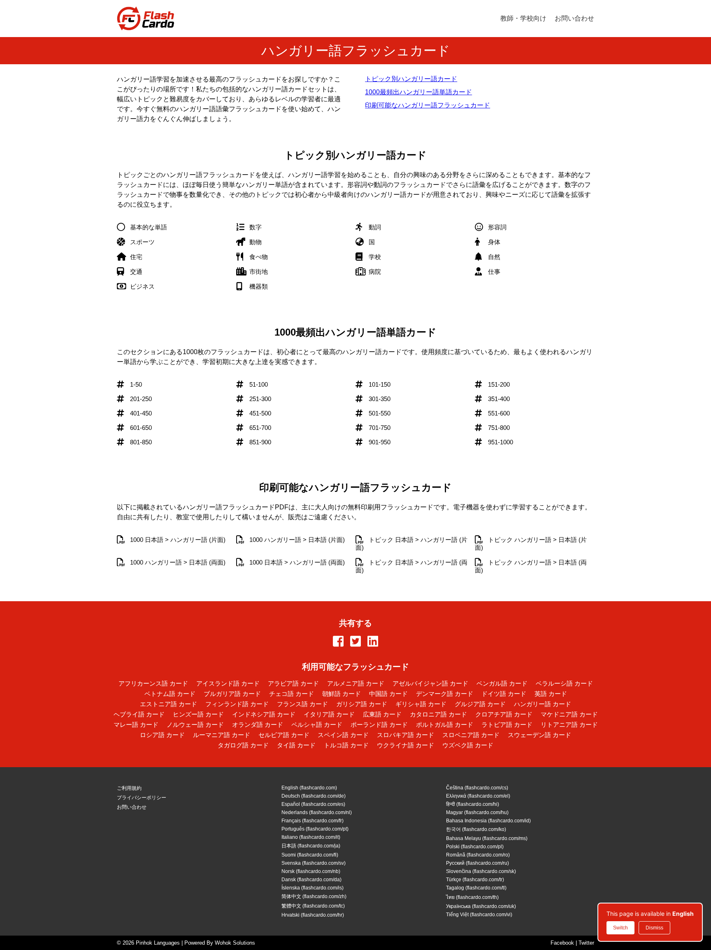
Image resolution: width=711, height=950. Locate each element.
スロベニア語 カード (471, 734)
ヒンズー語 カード (198, 714)
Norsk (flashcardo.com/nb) (310, 871)
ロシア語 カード (162, 734)
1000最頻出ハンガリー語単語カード (418, 92)
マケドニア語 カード (569, 714)
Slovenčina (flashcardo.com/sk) (481, 871)
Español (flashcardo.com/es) (313, 804)
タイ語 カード (296, 745)
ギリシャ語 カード (420, 703)
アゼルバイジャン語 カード (430, 683)
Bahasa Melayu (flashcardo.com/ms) (486, 838)
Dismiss (654, 928)
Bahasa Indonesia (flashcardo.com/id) (488, 821)
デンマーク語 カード (444, 693)
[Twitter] (355, 642)
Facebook (562, 943)
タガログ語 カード (243, 745)
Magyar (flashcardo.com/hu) (477, 812)
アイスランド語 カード (228, 683)
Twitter (586, 943)
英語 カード (550, 693)
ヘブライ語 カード (139, 714)
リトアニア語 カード (569, 724)
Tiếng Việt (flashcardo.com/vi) (479, 914)
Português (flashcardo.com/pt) (315, 829)
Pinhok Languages (158, 943)
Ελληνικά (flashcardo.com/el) (478, 796)
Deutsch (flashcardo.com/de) (313, 796)
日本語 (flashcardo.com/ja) (310, 846)
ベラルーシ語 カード (564, 683)
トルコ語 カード (346, 745)
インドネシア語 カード (263, 714)
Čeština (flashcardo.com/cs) (477, 788)
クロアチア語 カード (503, 714)
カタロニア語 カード (438, 714)
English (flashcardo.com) (309, 788)
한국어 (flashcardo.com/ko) (476, 829)
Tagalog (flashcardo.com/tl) (476, 888)
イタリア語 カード (329, 714)
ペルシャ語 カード (316, 724)
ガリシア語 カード (361, 703)
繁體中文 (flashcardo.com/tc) (313, 906)
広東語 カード (382, 714)
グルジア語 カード (480, 703)
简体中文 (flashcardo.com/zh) (313, 896)
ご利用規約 (129, 788)
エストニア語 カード (168, 703)
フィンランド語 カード (237, 703)
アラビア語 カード (293, 683)
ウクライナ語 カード (405, 745)
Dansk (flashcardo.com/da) (311, 879)
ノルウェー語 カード (195, 724)
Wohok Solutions (235, 943)
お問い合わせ (574, 18)
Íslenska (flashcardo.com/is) (312, 888)
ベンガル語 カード (501, 683)
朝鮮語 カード (341, 693)
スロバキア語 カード (405, 734)
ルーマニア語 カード (221, 734)
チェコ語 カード (291, 693)
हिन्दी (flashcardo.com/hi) (472, 804)
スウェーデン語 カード (539, 734)
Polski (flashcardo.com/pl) (475, 847)
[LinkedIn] (372, 642)
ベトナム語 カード (169, 693)
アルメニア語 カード (355, 683)
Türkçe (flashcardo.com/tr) (475, 879)
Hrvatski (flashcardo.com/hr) (312, 915)
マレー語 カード (136, 724)
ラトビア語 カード (506, 724)
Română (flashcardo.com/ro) (478, 855)
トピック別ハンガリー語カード (411, 78)
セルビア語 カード (283, 734)
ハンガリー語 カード (542, 703)
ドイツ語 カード (503, 693)
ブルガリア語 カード (232, 693)
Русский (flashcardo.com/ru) (477, 863)
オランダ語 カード (257, 724)
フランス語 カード (302, 703)
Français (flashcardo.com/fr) (312, 821)
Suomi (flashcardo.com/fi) (309, 855)
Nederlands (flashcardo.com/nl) (316, 812)
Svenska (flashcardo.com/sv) (313, 863)
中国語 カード (388, 693)
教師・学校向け (523, 18)
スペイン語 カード (343, 734)
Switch (620, 928)
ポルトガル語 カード (444, 724)
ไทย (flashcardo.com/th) (472, 897)
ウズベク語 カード (467, 745)
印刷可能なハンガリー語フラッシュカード (427, 105)
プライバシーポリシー (141, 798)
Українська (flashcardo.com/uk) (481, 906)
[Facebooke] (338, 642)
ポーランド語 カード (379, 724)
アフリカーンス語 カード (153, 683)
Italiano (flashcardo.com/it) (310, 837)
